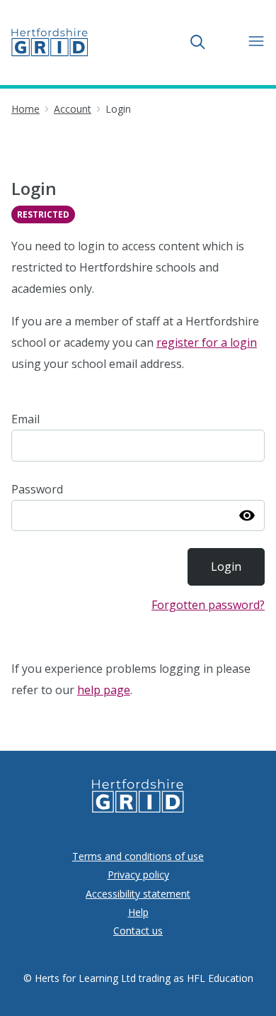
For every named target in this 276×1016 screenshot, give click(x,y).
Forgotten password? (208, 605)
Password (37, 489)
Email (25, 419)
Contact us (138, 930)
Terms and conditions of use (138, 856)
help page (103, 690)
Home (25, 109)
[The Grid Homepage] (49, 42)
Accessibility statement (138, 893)
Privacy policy (138, 874)
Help (138, 912)
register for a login (206, 342)
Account (72, 109)
